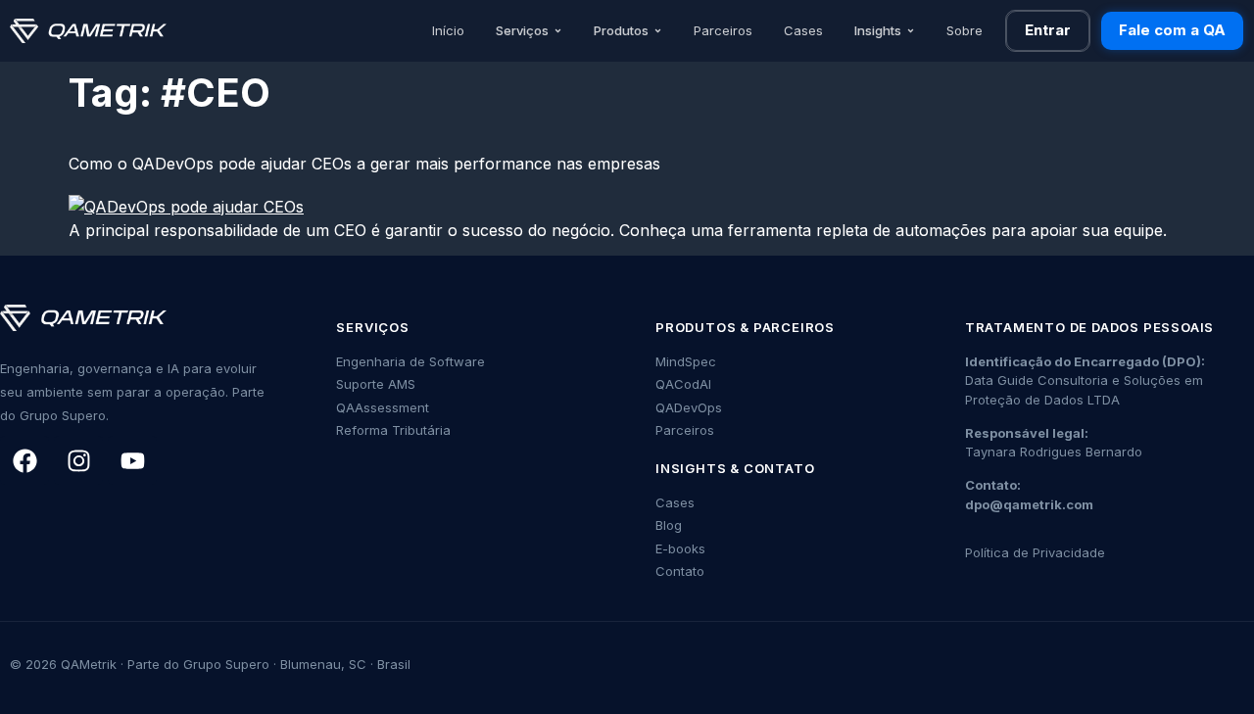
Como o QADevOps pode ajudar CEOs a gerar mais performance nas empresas (364, 163)
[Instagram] (78, 460)
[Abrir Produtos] (657, 31)
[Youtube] (132, 460)
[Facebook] (24, 460)
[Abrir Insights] (910, 31)
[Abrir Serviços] (558, 31)
